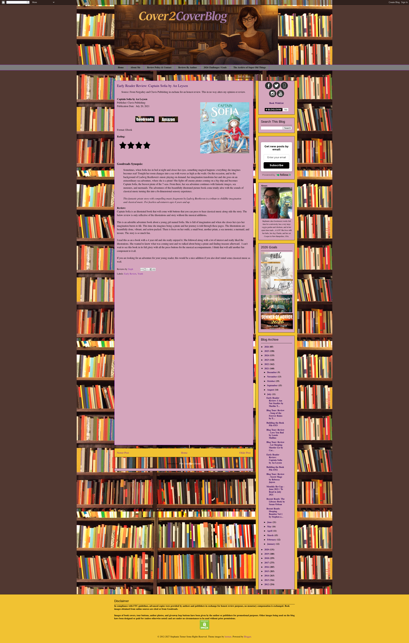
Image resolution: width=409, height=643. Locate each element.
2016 (267, 567)
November (272, 376)
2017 (267, 562)
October (271, 381)
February (272, 539)
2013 (267, 580)
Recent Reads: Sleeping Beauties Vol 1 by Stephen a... (274, 512)
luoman (228, 636)
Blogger (247, 636)
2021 (267, 368)
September (272, 385)
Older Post (245, 452)
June (269, 522)
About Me (135, 67)
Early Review (130, 273)
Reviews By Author (187, 67)
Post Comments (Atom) (190, 463)
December (272, 372)
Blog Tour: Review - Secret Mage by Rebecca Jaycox (275, 478)
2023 (267, 359)
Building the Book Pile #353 (275, 424)
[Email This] (141, 269)
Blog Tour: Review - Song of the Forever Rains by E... (275, 414)
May (269, 526)
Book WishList (276, 103)
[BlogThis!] (145, 269)
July (269, 394)
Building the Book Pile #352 (275, 468)
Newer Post (123, 452)
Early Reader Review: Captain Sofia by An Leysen (274, 458)
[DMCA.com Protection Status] (204, 628)
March (270, 535)
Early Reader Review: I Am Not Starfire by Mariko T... (274, 401)
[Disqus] (184, 320)
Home (121, 67)
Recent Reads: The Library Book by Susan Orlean (275, 501)
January (271, 544)
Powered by (268, 175)
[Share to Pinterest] (154, 269)
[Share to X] (148, 269)
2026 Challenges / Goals (215, 67)
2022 (267, 364)
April (270, 530)
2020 (267, 549)
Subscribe (276, 165)
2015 (267, 571)
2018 (267, 558)
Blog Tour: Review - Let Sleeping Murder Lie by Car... (275, 446)
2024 (267, 355)
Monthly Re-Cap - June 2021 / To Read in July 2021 (275, 490)
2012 (267, 584)
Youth (140, 273)
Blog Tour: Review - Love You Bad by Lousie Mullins (275, 433)
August (271, 389)
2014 (267, 575)
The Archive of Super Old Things (249, 67)
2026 (267, 346)
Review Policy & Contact (159, 67)
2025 (267, 351)
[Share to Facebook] (151, 269)
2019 (267, 553)
